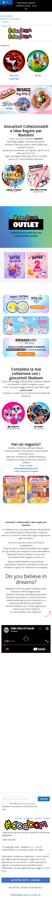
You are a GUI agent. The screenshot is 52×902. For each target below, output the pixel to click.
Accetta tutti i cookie (25, 880)
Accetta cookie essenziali (26, 887)
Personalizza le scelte (26, 895)
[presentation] (5, 66)
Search (5, 21)
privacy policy (26, 803)
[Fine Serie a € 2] (37, 265)
